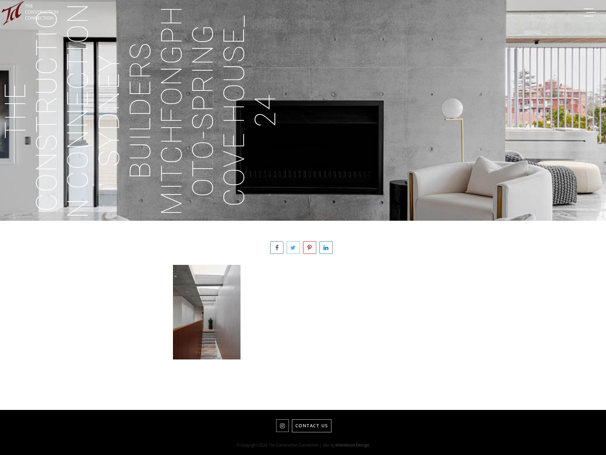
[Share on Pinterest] (309, 247)
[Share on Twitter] (293, 247)
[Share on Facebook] (276, 247)
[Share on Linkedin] (326, 247)
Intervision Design (352, 445)
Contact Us (311, 426)
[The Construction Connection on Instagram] (282, 425)
